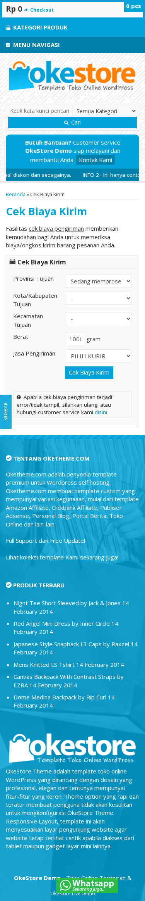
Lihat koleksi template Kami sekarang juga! (62, 557)
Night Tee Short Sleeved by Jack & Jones (67, 603)
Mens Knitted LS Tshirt (44, 664)
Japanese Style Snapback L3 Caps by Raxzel (71, 644)
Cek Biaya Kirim (46, 211)
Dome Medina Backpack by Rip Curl (60, 697)
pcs (133, 6)
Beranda (16, 194)
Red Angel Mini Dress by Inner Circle (62, 623)
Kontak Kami (95, 160)
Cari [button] (75, 122)
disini (101, 412)
